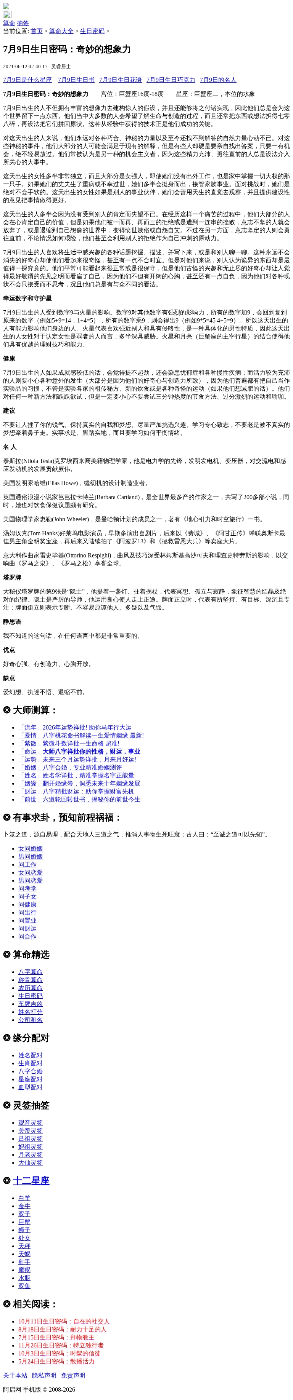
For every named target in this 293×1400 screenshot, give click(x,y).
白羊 (24, 1198)
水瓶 (24, 1278)
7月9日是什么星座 (27, 80)
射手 (24, 1262)
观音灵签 (30, 1122)
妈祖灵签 (30, 1146)
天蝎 (24, 1254)
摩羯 (24, 1270)
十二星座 (31, 1181)
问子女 (27, 896)
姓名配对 (30, 1055)
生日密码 (92, 31)
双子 (24, 1214)
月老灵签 (30, 1154)
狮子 (24, 1230)
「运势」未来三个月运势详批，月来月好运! (77, 759)
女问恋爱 (30, 872)
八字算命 (30, 972)
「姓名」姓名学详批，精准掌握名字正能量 (76, 775)
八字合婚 (30, 1071)
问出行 (27, 912)
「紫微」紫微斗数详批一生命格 (68, 743)
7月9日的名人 (218, 80)
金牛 (24, 1206)
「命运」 (79, 751)
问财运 (27, 928)
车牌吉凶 (30, 1004)
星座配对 (30, 1079)
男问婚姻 (30, 856)
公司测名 (30, 1020)
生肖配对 (30, 1063)
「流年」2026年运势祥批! (75, 727)
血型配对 (30, 1087)
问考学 (27, 888)
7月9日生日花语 (120, 80)
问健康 (27, 904)
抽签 (23, 23)
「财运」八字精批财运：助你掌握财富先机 (76, 791)
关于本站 (15, 1375)
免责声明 (73, 1375)
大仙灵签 (30, 1162)
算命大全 (61, 31)
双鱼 (24, 1286)
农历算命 (30, 988)
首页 (37, 31)
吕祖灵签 (30, 1138)
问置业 (27, 920)
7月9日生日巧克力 (170, 80)
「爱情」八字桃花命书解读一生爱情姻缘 (81, 735)
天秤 (24, 1246)
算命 (9, 23)
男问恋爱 (30, 880)
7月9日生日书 (76, 80)
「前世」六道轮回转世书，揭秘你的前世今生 (79, 799)
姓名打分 (30, 1012)
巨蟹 (24, 1222)
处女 (24, 1238)
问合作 (27, 936)
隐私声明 (44, 1375)
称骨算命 (30, 980)
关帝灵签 (30, 1130)
